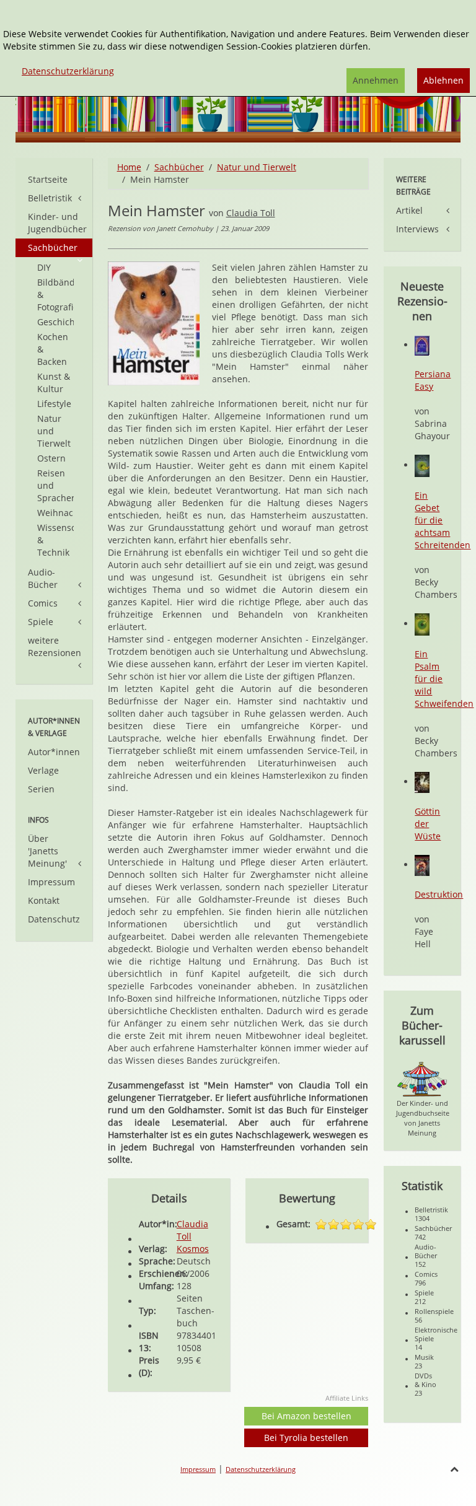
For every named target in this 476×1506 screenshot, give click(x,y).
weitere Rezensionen (54, 646)
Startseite (48, 179)
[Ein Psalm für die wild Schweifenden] (422, 623)
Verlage (43, 770)
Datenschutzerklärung (261, 1469)
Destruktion (439, 894)
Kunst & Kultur (53, 382)
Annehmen (376, 80)
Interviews (417, 229)
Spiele (40, 622)
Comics (43, 603)
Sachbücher (179, 167)
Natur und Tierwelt (256, 167)
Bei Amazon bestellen (306, 1416)
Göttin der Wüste (428, 823)
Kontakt (44, 900)
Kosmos (193, 1248)
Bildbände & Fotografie (55, 294)
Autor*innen (54, 752)
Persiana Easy (433, 380)
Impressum (51, 882)
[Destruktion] (422, 864)
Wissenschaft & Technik (55, 540)
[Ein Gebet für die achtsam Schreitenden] (422, 465)
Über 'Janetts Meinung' (47, 851)
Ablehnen (443, 80)
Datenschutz (54, 919)
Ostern (51, 458)
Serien (41, 789)
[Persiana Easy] (422, 345)
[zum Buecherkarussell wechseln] (422, 1078)
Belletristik (50, 198)
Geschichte (55, 322)
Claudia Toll (250, 213)
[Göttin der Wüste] (422, 781)
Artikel (409, 210)
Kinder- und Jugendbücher (57, 223)
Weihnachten (55, 513)
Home (129, 167)
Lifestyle (54, 403)
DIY (44, 267)
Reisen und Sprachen (55, 485)
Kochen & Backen (52, 349)
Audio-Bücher (43, 578)
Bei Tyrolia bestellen (306, 1437)
